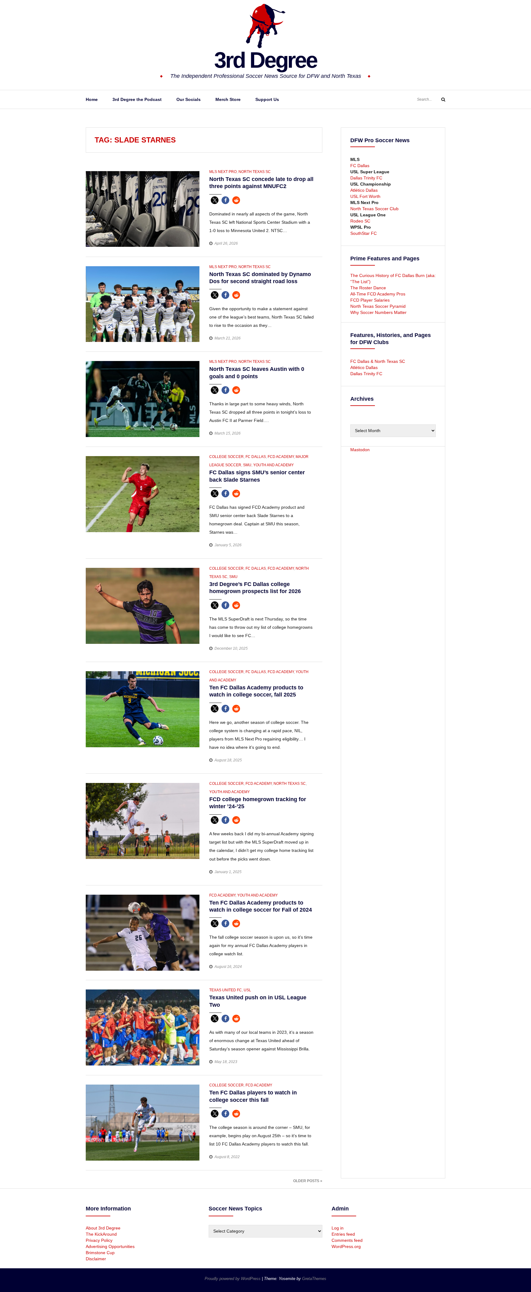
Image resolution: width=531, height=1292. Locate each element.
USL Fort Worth (365, 196)
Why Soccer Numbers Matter (378, 312)
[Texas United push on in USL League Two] (142, 1027)
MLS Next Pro (223, 172)
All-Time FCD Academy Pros (377, 293)
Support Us (267, 99)
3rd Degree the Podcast (137, 99)
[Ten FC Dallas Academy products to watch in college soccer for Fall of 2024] (142, 932)
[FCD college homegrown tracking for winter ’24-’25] (142, 820)
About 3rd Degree (103, 1228)
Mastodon (360, 449)
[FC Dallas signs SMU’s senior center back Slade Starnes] (142, 493)
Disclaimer (96, 1258)
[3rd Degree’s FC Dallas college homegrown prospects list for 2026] (142, 605)
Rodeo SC (360, 221)
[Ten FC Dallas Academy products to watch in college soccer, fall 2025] (142, 708)
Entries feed (343, 1234)
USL (247, 990)
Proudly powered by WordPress (233, 1278)
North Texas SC (254, 172)
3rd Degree (265, 60)
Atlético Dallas (364, 190)
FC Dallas (256, 457)
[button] (214, 200)
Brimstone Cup (100, 1252)
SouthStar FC (363, 233)
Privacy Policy (99, 1240)
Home (92, 99)
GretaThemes (314, 1278)
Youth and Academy (273, 465)
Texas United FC (225, 990)
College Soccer (226, 457)
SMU (247, 465)
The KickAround (101, 1234)
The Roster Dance (368, 287)
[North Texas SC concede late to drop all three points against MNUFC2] (142, 208)
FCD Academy (281, 457)
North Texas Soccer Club (374, 208)
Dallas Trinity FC (366, 177)
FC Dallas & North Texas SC (377, 361)
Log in (338, 1228)
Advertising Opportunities (110, 1246)
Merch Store (228, 99)
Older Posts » (307, 1181)
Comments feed (347, 1240)
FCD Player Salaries (370, 300)
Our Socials (188, 99)
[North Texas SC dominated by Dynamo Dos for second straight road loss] (142, 303)
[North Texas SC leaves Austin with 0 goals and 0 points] (142, 398)
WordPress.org (346, 1246)
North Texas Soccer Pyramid (378, 306)
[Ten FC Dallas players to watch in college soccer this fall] (142, 1122)
